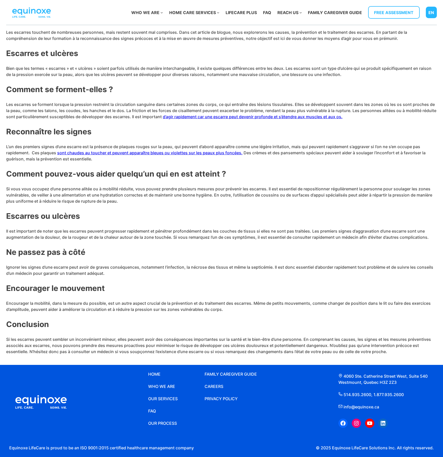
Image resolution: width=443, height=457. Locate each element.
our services (163, 398)
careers (214, 386)
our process (162, 423)
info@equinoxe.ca (361, 406)
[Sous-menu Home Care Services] (218, 12)
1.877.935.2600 (389, 394)
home (154, 374)
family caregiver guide (231, 374)
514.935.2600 (357, 394)
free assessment (394, 12)
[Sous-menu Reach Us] (300, 12)
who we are (161, 386)
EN (431, 12)
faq (152, 411)
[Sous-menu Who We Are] (161, 12)
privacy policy (221, 398)
